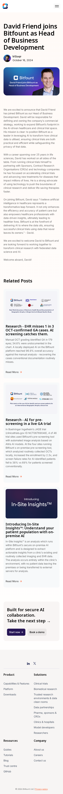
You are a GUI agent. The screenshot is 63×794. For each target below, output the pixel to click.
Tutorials (8, 754)
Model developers (44, 727)
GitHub (7, 771)
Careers (38, 754)
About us (39, 749)
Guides (7, 749)
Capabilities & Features (16, 683)
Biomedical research (45, 688)
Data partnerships (44, 707)
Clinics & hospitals (44, 721)
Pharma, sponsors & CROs (45, 714)
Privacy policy (41, 789)
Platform (8, 688)
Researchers (41, 732)
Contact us (40, 760)
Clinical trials (41, 683)
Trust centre (10, 765)
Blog (6, 760)
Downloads (10, 694)
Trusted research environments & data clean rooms (45, 698)
